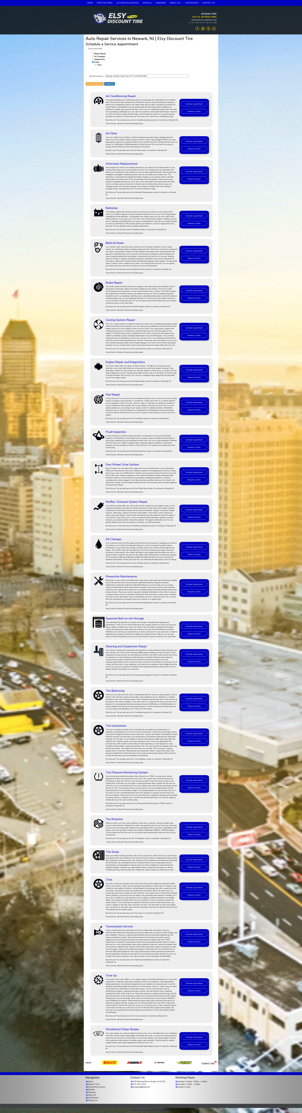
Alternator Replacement (122, 164)
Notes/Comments (96, 76)
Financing (91, 1092)
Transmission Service (119, 926)
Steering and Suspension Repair (126, 646)
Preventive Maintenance (121, 576)
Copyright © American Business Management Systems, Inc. (151, 1110)
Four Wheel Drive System (122, 464)
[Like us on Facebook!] (197, 28)
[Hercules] (134, 1062)
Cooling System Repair (120, 320)
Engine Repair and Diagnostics (125, 362)
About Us (92, 1095)
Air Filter (111, 133)
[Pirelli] (184, 1062)
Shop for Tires (94, 1084)
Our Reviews (93, 1097)
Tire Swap (112, 852)
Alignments (99, 59)
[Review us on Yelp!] (208, 28)
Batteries (112, 208)
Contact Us (92, 1100)
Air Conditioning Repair (121, 96)
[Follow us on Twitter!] (203, 28)
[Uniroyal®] (209, 1062)
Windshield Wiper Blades (122, 1029)
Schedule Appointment (194, 104)
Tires (109, 880)
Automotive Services (96, 1087)
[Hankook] (109, 1062)
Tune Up (111, 975)
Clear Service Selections (94, 84)
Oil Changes (99, 56)
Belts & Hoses (115, 243)
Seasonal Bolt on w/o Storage (125, 618)
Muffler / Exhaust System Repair (126, 502)
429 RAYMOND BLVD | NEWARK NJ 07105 (203, 20)
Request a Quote (194, 111)
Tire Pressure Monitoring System (127, 772)
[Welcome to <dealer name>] (117, 18)
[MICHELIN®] (159, 1062)
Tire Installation (116, 726)
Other (98, 63)
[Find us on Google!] (214, 28)
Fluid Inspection (116, 432)
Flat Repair (113, 394)
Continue (108, 84)
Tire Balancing (115, 691)
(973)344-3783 (208, 13)
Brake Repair (100, 53)
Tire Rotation (114, 819)
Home (90, 1081)
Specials (91, 1089)
